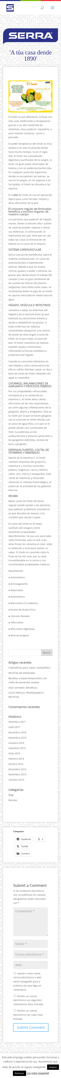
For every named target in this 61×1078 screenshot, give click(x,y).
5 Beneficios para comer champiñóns (29, 667)
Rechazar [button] (19, 1073)
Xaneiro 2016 (15, 764)
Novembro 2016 (17, 737)
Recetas (12, 800)
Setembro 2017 (17, 721)
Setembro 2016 (17, 748)
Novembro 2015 (17, 774)
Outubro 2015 (16, 779)
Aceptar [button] (53, 1067)
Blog (10, 794)
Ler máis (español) (38, 1073)
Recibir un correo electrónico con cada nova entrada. (28, 1014)
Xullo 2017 (14, 727)
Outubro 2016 (16, 743)
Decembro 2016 (17, 732)
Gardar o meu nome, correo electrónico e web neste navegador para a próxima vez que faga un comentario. (27, 981)
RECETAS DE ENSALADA (21, 673)
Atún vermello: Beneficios (22, 687)
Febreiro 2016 (16, 758)
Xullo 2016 (14, 753)
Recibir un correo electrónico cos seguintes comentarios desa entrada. (28, 1000)
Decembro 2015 (17, 769)
